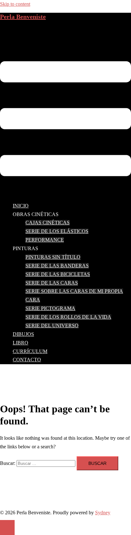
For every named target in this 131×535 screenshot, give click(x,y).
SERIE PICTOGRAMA (50, 308)
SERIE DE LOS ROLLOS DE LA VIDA (68, 317)
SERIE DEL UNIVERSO (52, 325)
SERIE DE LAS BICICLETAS (57, 274)
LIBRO (20, 342)
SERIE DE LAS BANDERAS (57, 265)
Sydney (102, 512)
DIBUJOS (23, 334)
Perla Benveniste (23, 16)
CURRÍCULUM (30, 351)
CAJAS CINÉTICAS (47, 222)
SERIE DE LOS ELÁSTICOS (56, 231)
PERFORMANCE (44, 239)
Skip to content (15, 4)
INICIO (21, 205)
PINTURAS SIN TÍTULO (52, 257)
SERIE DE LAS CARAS (51, 283)
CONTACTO (27, 359)
